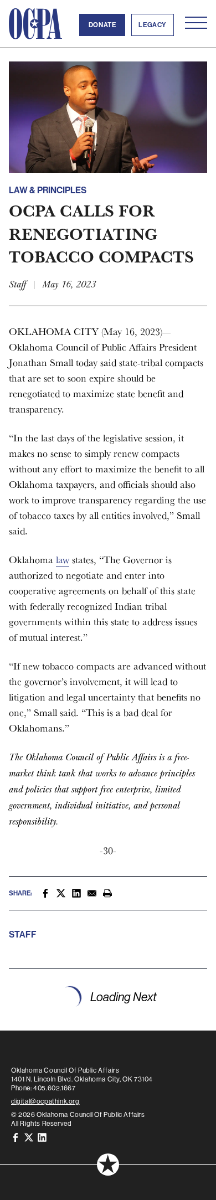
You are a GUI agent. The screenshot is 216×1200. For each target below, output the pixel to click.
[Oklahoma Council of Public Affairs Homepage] (35, 23)
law (62, 559)
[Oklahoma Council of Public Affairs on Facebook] (15, 1136)
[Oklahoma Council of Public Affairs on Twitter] (28, 1136)
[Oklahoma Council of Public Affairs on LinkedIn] (42, 1136)
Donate (102, 25)
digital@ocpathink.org (45, 1101)
